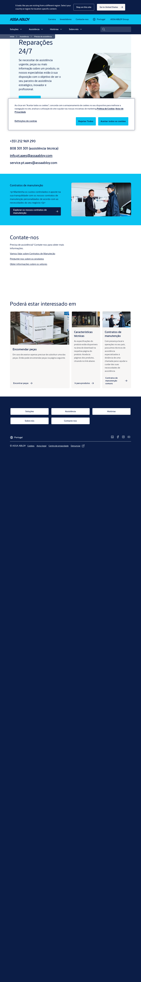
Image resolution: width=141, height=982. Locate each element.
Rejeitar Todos (85, 121)
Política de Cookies (106, 108)
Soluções (14, 29)
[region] (71, 114)
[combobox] (115, 29)
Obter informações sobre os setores (28, 264)
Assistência (34, 29)
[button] (83, 7)
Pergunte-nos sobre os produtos (27, 258)
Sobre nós (73, 29)
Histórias (54, 29)
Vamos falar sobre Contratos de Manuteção (32, 253)
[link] (111, 7)
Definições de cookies (26, 121)
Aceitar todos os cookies (113, 121)
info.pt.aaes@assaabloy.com (31, 155)
